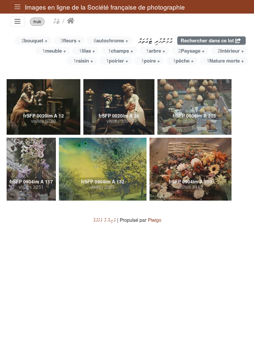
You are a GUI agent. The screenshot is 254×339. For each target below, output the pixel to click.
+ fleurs (71, 40)
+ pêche (183, 60)
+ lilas (87, 50)
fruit (37, 22)
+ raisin (83, 60)
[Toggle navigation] (17, 7)
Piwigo (154, 220)
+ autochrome (111, 40)
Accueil (70, 20)
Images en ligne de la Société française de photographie (105, 6)
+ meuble (54, 50)
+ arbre (155, 50)
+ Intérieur (231, 50)
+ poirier (117, 60)
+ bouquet (34, 40)
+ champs (120, 50)
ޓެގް (56, 20)
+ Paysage (191, 50)
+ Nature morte (225, 60)
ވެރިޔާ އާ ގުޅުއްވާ (104, 220)
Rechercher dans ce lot (208, 40)
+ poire (150, 60)
